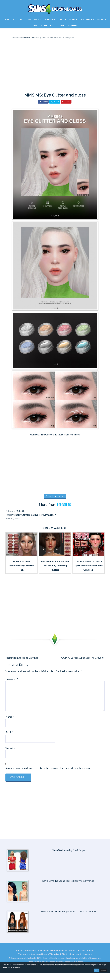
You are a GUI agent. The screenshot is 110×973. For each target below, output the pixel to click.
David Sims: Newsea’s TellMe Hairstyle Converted (68, 881)
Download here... (55, 496)
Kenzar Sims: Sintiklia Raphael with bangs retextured (68, 911)
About (103, 970)
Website (10, 748)
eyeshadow (16, 514)
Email (9, 732)
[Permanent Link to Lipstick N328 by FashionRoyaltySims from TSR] (21, 555)
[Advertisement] (55, 67)
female (26, 514)
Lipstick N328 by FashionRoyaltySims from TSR (21, 565)
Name (9, 716)
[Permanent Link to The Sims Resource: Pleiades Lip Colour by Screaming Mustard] (55, 555)
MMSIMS (64, 505)
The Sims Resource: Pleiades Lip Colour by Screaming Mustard (55, 565)
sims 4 (53, 514)
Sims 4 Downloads (55, 9)
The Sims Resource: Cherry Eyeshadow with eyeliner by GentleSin (88, 565)
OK (96, 970)
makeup (35, 514)
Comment (11, 678)
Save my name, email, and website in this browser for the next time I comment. (48, 767)
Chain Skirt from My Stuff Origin (68, 850)
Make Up (20, 511)
